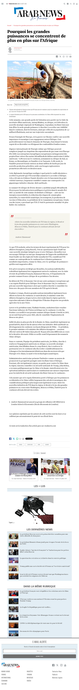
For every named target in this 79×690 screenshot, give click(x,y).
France (3, 674)
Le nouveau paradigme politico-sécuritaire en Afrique (55, 475)
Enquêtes (30, 671)
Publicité (54, 674)
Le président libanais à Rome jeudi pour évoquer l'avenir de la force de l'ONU (44, 543)
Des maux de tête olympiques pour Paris (34, 631)
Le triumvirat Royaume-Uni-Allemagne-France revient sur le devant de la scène (44, 616)
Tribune (29, 674)
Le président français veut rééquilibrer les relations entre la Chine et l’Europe (44, 592)
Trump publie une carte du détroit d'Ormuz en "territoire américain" (45, 566)
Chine (39, 444)
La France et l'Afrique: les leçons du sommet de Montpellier (23, 475)
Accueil (9, 25)
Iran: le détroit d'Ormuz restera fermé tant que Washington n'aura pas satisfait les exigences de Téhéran (44, 575)
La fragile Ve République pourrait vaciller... (35, 607)
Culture (4, 684)
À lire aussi (39, 452)
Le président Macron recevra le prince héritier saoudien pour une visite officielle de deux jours (44, 535)
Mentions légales (57, 677)
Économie (4, 681)
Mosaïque (30, 677)
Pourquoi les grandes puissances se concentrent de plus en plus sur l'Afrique (36, 25)
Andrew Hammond (18, 47)
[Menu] (2, 4)
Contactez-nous (57, 671)
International (6, 677)
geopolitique (30, 444)
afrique (20, 444)
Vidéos (29, 681)
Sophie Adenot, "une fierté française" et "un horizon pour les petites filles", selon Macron (44, 551)
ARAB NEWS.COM (13, 4)
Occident (47, 444)
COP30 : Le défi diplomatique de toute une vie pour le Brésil (41, 623)
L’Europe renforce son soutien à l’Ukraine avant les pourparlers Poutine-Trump (43, 600)
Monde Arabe (5, 671)
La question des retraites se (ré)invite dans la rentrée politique (43, 558)
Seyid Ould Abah (18, 478)
